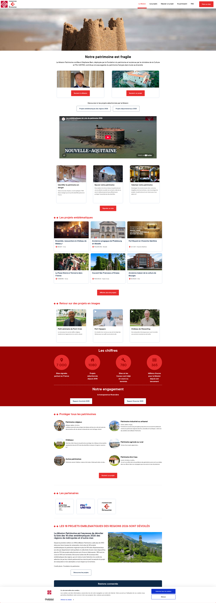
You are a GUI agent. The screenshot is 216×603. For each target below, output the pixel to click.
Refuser (163, 597)
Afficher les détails (66, 599)
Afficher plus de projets (108, 293)
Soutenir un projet (135, 93)
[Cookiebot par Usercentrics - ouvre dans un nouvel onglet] (49, 599)
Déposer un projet (167, 4)
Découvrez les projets (81, 573)
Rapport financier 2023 (135, 401)
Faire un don (206, 4)
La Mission (142, 4)
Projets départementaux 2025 (126, 109)
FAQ (192, 4)
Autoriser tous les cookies (163, 591)
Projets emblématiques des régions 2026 (93, 109)
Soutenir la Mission (80, 93)
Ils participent (182, 4)
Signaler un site (108, 208)
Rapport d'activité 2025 (81, 401)
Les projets (153, 4)
